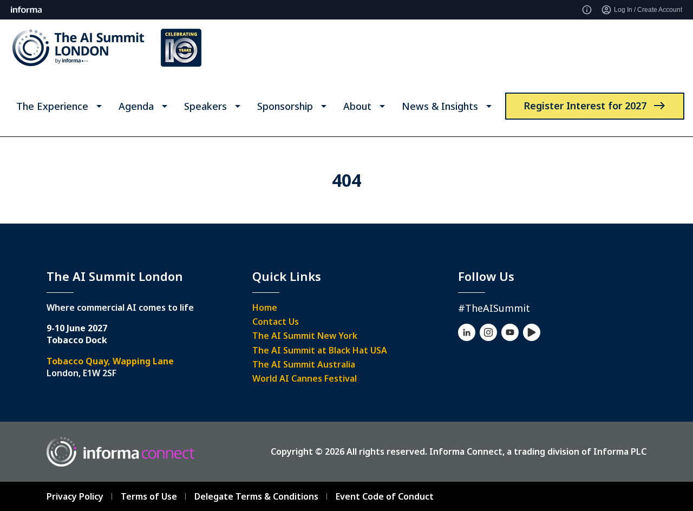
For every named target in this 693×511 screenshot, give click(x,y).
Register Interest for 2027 (585, 105)
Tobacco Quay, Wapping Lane (110, 361)
